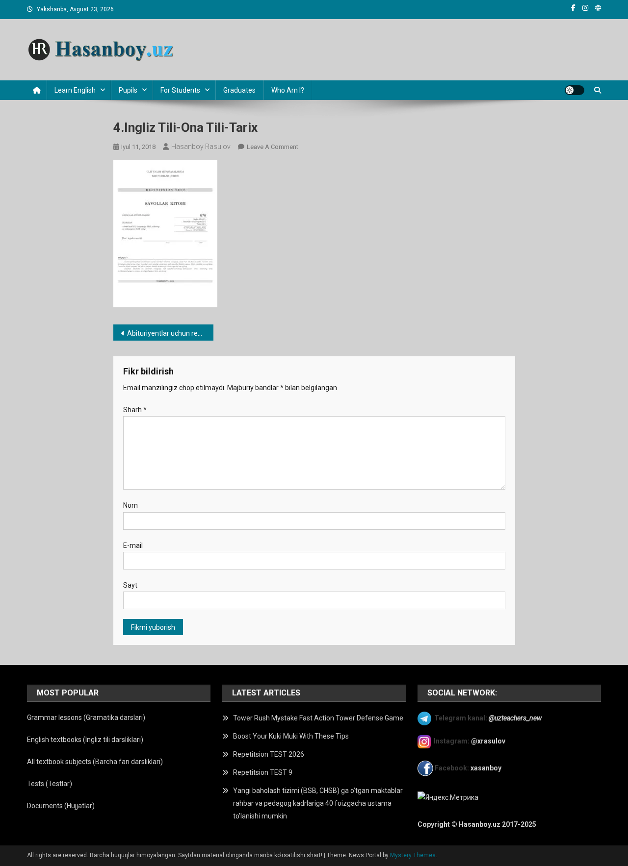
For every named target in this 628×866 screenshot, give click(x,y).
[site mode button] (574, 90)
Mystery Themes (413, 855)
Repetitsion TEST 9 (262, 772)
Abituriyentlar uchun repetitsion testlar (170, 333)
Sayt (130, 585)
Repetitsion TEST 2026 (268, 754)
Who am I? (287, 90)
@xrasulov (488, 741)
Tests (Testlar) (49, 784)
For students (180, 90)
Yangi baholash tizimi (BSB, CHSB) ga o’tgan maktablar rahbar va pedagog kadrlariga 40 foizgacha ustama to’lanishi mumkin (318, 803)
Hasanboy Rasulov (201, 146)
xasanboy (487, 768)
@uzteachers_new (515, 717)
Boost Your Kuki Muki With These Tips (291, 736)
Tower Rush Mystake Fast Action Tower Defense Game (318, 718)
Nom (130, 505)
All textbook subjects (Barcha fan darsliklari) (95, 762)
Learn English (75, 90)
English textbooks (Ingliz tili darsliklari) (85, 739)
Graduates (239, 90)
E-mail (133, 545)
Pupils (128, 90)
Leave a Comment (272, 146)
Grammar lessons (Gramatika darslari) (86, 717)
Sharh (135, 410)
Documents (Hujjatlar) (61, 806)
